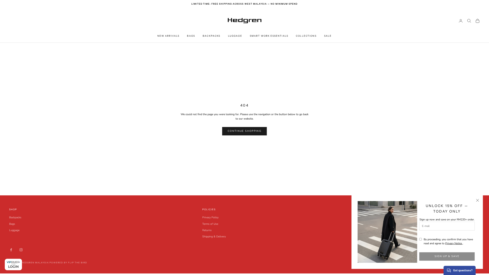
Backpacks (211, 35)
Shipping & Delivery (214, 236)
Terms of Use (210, 224)
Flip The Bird (77, 262)
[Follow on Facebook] (11, 250)
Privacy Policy (210, 217)
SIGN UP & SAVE (447, 256)
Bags (191, 35)
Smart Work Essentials (269, 35)
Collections (306, 35)
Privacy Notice (454, 243)
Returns (207, 230)
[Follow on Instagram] (21, 250)
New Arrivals (168, 35)
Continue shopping (244, 131)
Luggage (235, 35)
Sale (328, 35)
